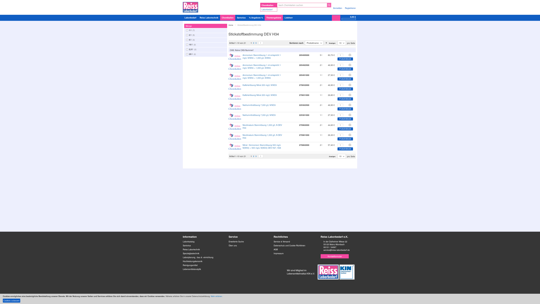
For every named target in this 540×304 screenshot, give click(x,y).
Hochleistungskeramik (192, 261)
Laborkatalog (188, 241)
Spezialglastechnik (191, 253)
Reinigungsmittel (190, 265)
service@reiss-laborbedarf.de (336, 250)
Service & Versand (282, 241)
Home (231, 25)
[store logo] (190, 7)
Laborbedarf (267, 9)
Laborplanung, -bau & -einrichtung (198, 257)
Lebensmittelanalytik (192, 269)
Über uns (233, 245)
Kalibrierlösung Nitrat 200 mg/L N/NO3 (260, 85)
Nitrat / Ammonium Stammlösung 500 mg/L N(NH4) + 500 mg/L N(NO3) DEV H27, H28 (262, 146)
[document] (270, 299)
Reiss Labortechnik (191, 249)
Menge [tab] (189, 25)
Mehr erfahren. (217, 296)
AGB (276, 249)
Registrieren (350, 8)
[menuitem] (190, 18)
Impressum (279, 253)
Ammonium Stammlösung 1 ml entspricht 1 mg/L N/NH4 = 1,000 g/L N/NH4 (262, 56)
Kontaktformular (335, 256)
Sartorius (187, 245)
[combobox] (304, 5)
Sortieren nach (296, 43)
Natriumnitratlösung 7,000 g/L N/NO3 (259, 105)
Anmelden (337, 8)
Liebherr (289, 17)
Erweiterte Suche (236, 241)
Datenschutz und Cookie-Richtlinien (289, 245)
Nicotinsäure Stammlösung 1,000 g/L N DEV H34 (262, 126)
